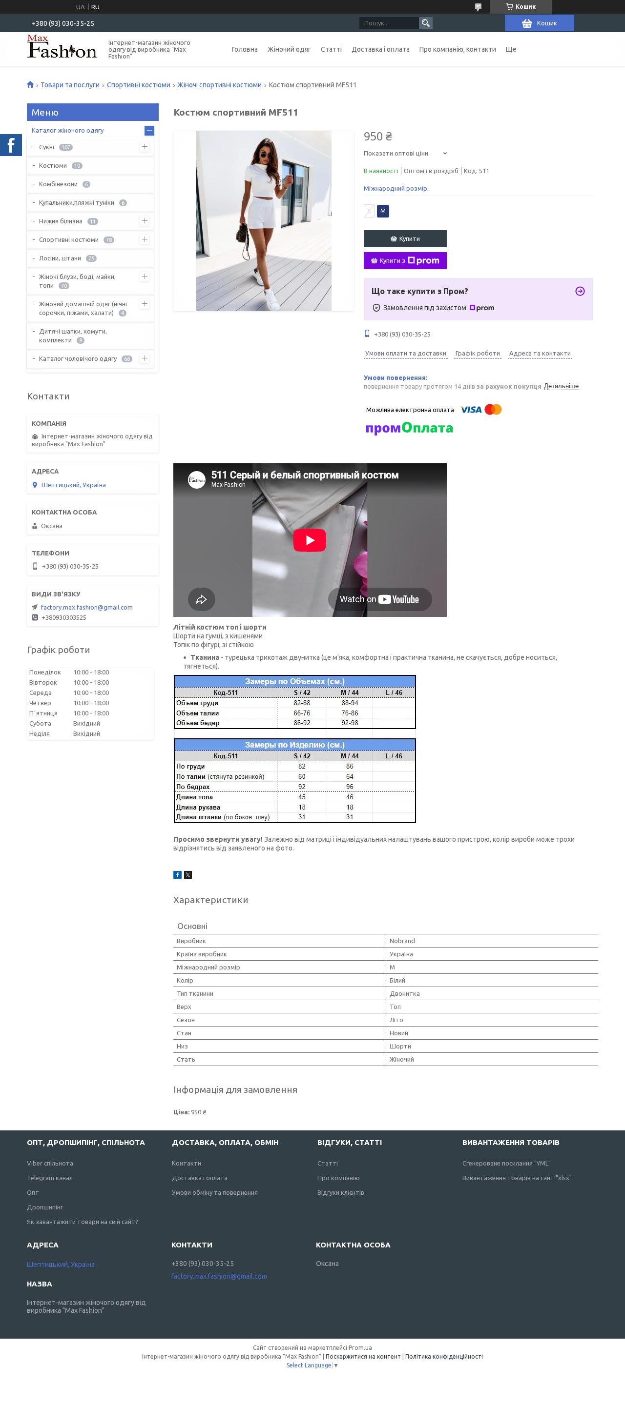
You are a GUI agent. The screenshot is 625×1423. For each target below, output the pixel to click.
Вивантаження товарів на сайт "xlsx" (517, 1177)
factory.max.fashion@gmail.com (87, 607)
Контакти (186, 1163)
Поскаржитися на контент (363, 1356)
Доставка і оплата (381, 49)
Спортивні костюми (138, 85)
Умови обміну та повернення (215, 1192)
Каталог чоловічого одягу (78, 358)
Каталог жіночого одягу (68, 130)
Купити (409, 238)
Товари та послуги (70, 85)
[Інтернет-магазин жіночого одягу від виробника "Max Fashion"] (62, 49)
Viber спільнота (50, 1163)
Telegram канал (50, 1177)
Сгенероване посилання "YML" (506, 1163)
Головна (245, 49)
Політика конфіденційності (444, 1356)
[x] (188, 876)
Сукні (46, 146)
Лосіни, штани (60, 258)
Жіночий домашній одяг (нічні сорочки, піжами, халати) (83, 308)
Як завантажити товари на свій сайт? (82, 1221)
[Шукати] (426, 23)
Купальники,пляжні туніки (76, 202)
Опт (33, 1192)
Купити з (392, 260)
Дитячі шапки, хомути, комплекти (73, 335)
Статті (331, 49)
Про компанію (338, 1177)
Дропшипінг (45, 1207)
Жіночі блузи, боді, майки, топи (77, 281)
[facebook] (177, 876)
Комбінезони (58, 183)
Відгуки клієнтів (340, 1192)
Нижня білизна (61, 220)
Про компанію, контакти (457, 49)
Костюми (53, 165)
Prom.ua (360, 1347)
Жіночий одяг (289, 49)
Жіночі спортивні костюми (219, 85)
